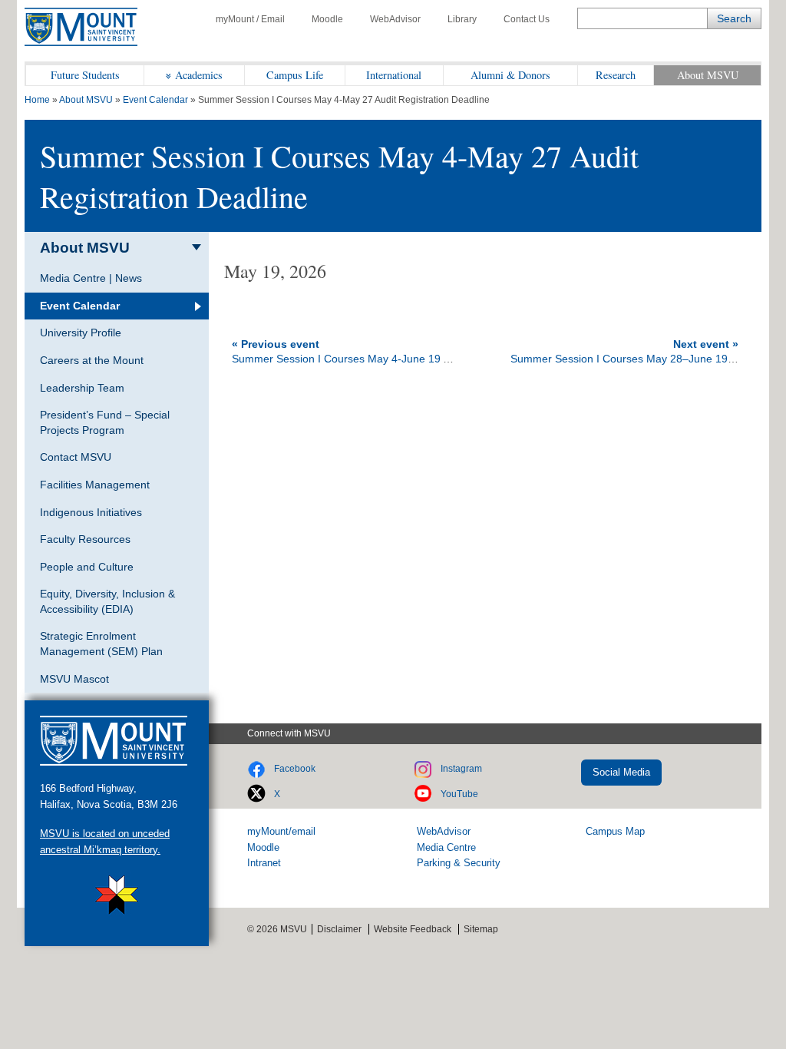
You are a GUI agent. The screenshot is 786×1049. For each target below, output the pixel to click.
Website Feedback (412, 929)
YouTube (459, 794)
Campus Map (615, 831)
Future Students (85, 75)
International (393, 75)
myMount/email (281, 831)
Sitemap (481, 929)
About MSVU (707, 75)
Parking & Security (458, 863)
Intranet (264, 863)
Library (462, 19)
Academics (199, 75)
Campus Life (294, 75)
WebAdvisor (395, 19)
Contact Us (527, 19)
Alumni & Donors (510, 75)
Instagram (461, 768)
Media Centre (446, 847)
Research (616, 75)
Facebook (294, 768)
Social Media (621, 772)
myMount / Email (250, 19)
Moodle (327, 19)
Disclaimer (339, 929)
